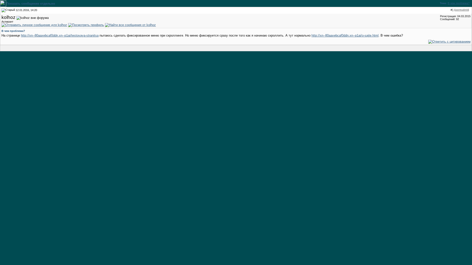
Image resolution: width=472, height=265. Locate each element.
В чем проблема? (459, 3)
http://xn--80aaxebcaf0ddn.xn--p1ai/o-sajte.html (345, 35)
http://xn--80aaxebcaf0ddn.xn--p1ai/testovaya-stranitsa (60, 35)
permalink (461, 9)
